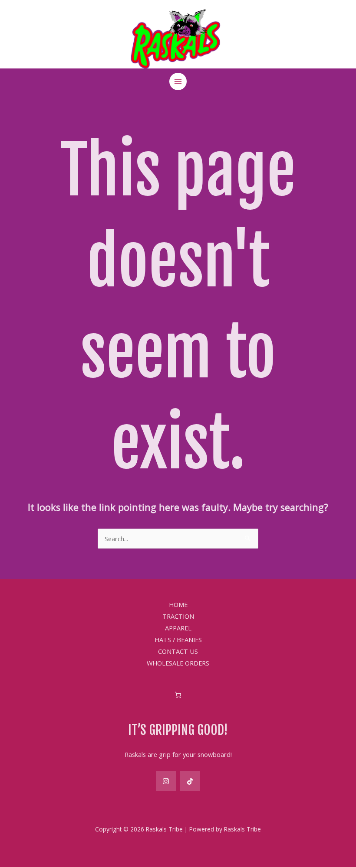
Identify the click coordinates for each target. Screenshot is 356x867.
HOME (178, 604)
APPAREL (178, 627)
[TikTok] (190, 781)
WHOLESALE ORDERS (178, 663)
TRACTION (178, 616)
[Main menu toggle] (178, 81)
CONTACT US (178, 651)
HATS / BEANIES (178, 639)
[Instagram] (166, 781)
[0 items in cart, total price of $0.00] (178, 694)
